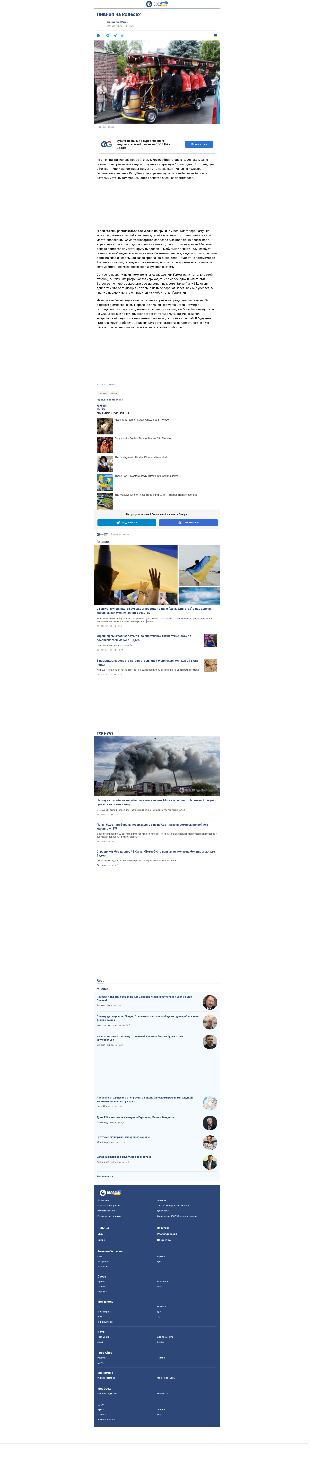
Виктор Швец (104, 1005)
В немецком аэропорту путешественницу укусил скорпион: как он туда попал (147, 662)
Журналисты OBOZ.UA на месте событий (177, 1216)
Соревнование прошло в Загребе (115, 645)
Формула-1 (102, 1291)
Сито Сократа (105, 1106)
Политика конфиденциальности (173, 1205)
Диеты (100, 1363)
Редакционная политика (109, 400)
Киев (99, 1256)
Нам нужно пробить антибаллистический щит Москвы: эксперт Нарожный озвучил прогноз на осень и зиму (156, 802)
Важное (103, 542)
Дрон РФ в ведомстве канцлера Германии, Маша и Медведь (135, 1117)
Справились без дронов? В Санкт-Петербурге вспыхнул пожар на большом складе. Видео (156, 853)
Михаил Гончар (105, 1045)
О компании (103, 1200)
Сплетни (161, 1409)
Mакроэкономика (166, 1378)
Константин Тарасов (109, 1025)
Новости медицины (107, 1393)
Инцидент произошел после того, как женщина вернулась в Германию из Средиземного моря (148, 669)
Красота (101, 1414)
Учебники (161, 1306)
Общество (164, 1240)
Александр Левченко (109, 1162)
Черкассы (102, 1266)
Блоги (101, 1240)
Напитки (161, 1358)
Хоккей (101, 1286)
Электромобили (165, 1337)
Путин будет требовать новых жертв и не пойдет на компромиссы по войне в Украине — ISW (152, 826)
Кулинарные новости (107, 393)
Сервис (160, 1342)
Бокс (159, 1286)
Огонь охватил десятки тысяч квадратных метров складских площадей (136, 860)
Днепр (160, 1261)
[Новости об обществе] (102, 535)
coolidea (112, 385)
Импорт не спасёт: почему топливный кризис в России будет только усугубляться (141, 1038)
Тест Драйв (103, 1337)
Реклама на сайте (106, 1210)
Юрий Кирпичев (105, 1142)
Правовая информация (109, 1205)
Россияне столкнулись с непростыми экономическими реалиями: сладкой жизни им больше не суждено (145, 1099)
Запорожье (103, 1261)
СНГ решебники (105, 1322)
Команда (161, 1200)
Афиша (100, 1409)
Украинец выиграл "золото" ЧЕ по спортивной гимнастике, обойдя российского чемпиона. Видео (144, 638)
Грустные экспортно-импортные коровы (123, 1137)
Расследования (167, 1234)
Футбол (101, 1281)
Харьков (161, 1256)
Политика (163, 1228)
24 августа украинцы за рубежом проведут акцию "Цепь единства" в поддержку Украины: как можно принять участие (154, 610)
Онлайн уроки (104, 1312)
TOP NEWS (105, 733)
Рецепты (101, 1358)
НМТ (159, 1317)
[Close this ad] (311, 1441)
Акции (100, 1342)
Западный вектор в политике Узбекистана (124, 1156)
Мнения (102, 989)
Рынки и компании (106, 1378)
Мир (100, 1234)
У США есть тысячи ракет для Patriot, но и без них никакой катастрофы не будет (141, 810)
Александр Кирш (106, 1122)
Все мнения (104, 1176)
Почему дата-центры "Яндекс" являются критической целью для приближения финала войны (148, 1018)
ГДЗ (99, 1306)
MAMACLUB (162, 1393)
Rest (100, 980)
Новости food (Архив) (117, 22)
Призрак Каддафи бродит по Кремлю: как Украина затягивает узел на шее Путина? (144, 998)
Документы (163, 1210)
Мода (160, 1414)
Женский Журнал (106, 1419)
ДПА (159, 1312)
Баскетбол (162, 1281)
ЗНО (99, 1317)
